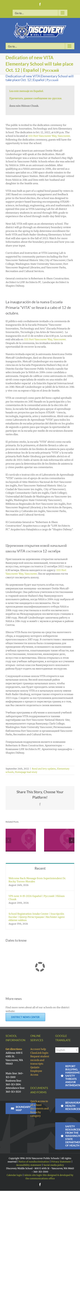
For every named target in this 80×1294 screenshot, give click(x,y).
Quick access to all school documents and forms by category (39, 1108)
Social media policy (53, 1164)
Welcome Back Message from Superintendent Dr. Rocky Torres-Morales (37, 879)
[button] (8, 840)
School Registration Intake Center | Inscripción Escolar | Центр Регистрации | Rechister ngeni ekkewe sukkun (37, 916)
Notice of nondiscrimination (34, 1161)
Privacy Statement (61, 1161)
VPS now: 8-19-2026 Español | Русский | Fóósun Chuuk (37, 897)
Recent (40, 868)
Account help (38, 1048)
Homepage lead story (26, 772)
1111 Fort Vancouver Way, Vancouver (49, 136)
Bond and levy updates (44, 768)
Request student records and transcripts (39, 1059)
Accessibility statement (28, 1164)
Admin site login (33, 1174)
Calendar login (14, 1174)
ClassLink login (39, 1052)
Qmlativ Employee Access (36, 1070)
